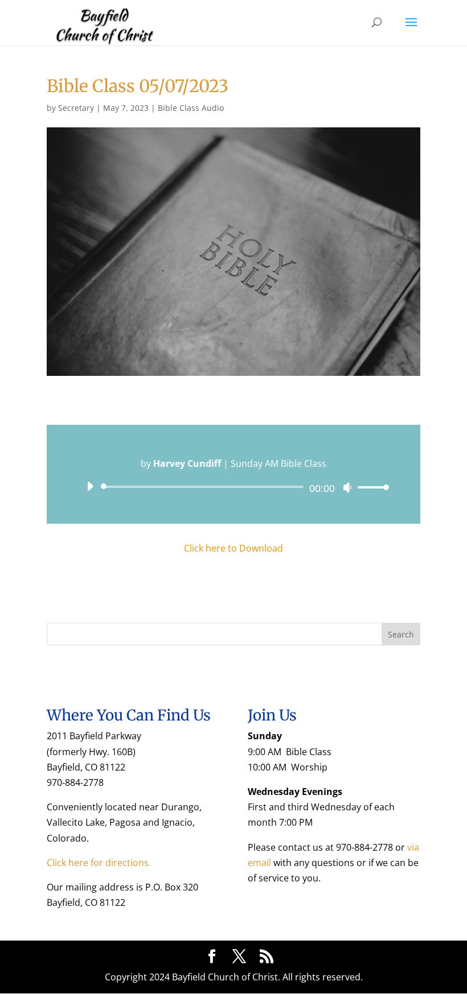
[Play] (90, 486)
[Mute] (347, 487)
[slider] (370, 487)
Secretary (76, 107)
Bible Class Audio (191, 107)
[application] (233, 486)
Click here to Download (233, 548)
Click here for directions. (99, 862)
